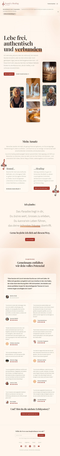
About (39, 442)
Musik (33, 442)
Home (20, 442)
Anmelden (41, 435)
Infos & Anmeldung (9, 14)
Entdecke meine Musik (13, 189)
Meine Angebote (9, 74)
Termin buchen (51, 4)
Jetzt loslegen (30, 239)
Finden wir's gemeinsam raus (30, 414)
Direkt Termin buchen (22, 74)
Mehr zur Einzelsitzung (41, 188)
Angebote (27, 442)
